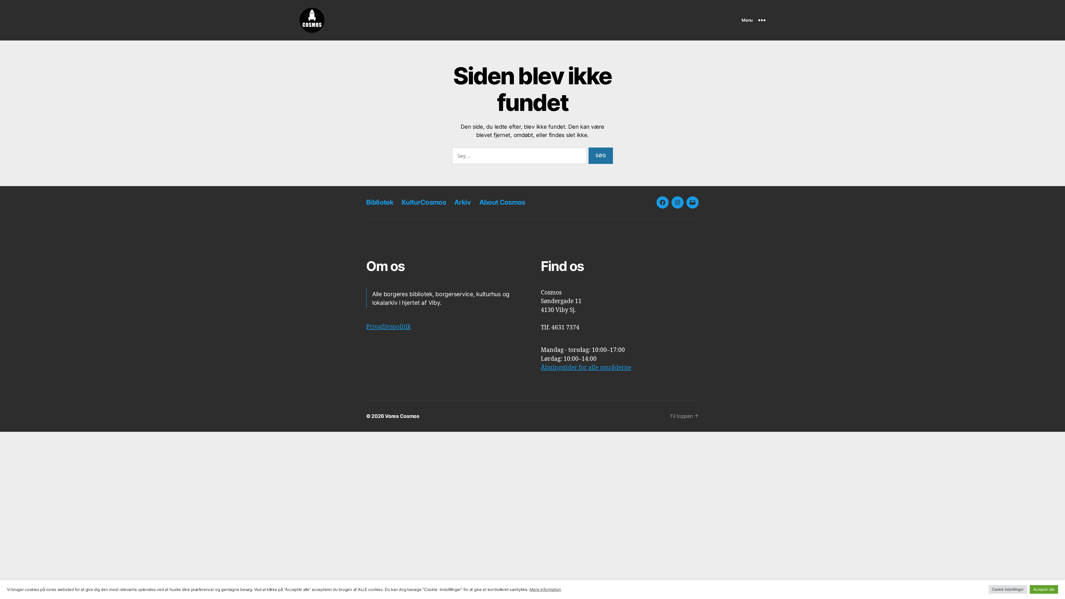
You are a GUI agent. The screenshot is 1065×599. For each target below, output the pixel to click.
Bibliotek (379, 202)
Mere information (545, 589)
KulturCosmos (424, 202)
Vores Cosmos (402, 416)
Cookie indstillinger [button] (1008, 589)
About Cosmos (502, 202)
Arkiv (462, 202)
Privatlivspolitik (388, 327)
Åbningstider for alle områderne (586, 367)
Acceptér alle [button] (1044, 589)
